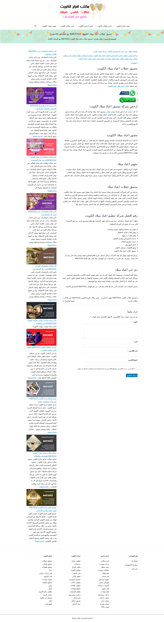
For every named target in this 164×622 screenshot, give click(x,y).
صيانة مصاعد (104, 604)
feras (131, 51)
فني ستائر (76, 598)
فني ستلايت (105, 561)
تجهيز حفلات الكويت (49, 26)
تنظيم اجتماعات (86, 56)
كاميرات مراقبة (103, 585)
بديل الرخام (76, 604)
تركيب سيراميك (103, 595)
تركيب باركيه (104, 598)
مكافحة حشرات (103, 570)
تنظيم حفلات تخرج (74, 56)
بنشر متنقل (105, 567)
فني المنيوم (48, 576)
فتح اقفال (105, 573)
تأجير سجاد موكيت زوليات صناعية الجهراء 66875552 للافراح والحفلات (41, 321)
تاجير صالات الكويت (67, 26)
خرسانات (77, 564)
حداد (50, 570)
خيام (50, 601)
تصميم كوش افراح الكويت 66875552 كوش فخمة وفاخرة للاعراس (42, 508)
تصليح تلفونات (47, 567)
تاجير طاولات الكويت (104, 26)
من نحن (135, 569)
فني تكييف (76, 573)
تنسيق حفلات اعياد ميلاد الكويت (104, 56)
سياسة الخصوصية (131, 565)
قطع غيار (49, 604)
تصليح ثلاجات (47, 564)
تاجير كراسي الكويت (85, 26)
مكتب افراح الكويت (123, 26)
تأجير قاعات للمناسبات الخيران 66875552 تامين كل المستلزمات (44, 267)
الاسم (135, 342)
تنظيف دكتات (75, 582)
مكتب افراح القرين (84, 59)
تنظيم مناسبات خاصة (108, 59)
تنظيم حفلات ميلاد (122, 59)
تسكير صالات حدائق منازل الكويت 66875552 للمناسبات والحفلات (44, 454)
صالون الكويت (75, 570)
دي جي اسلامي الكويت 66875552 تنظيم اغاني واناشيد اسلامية (41, 348)
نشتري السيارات (74, 579)
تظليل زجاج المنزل (45, 592)
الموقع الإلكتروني (133, 360)
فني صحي (105, 576)
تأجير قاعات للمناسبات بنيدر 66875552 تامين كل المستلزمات (42, 212)
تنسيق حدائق (75, 601)
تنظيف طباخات (75, 585)
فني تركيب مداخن (45, 573)
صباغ (50, 589)
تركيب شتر (105, 601)
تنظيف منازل (75, 561)
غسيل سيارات (47, 579)
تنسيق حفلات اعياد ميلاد (124, 56)
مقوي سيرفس (104, 579)
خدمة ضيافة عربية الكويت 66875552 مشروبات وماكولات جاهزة (43, 400)
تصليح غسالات (47, 561)
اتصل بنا (135, 561)
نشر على (117, 51)
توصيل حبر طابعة (46, 598)
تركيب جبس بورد (74, 595)
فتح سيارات (105, 592)
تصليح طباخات (75, 589)
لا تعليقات (134, 63)
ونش (50, 585)
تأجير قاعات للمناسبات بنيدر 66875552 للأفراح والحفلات (42, 52)
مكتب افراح (97, 51)
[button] (115, 26)
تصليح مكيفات (47, 582)
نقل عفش (105, 589)
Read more (52, 84)
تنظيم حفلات (110, 112)
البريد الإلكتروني (133, 351)
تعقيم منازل (76, 576)
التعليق (135, 322)
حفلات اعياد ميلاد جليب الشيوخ (119, 86)
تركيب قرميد (47, 595)
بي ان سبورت (104, 564)
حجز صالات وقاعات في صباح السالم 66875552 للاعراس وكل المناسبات (43, 158)
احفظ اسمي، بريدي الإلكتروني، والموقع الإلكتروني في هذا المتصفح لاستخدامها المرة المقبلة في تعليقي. (106, 368)
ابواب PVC (105, 607)
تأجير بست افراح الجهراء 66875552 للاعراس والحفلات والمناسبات (43, 107)
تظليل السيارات (74, 592)
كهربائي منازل (104, 582)
